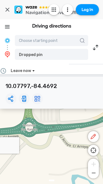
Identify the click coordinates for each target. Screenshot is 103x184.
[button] (51, 54)
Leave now (21, 70)
